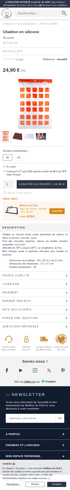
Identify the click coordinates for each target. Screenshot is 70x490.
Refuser (35, 484)
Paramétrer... (13, 484)
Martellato (13, 51)
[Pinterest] (63, 370)
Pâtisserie (9, 23)
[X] (49, 370)
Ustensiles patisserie (27, 23)
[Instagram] (35, 370)
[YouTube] (21, 370)
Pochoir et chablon (49, 23)
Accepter (56, 484)
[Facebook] (7, 370)
